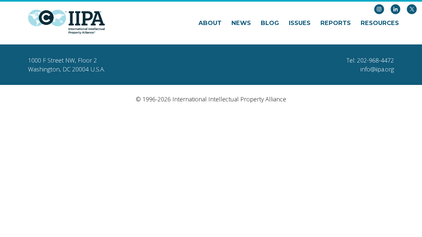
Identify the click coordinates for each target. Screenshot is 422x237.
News (241, 23)
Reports (335, 23)
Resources (380, 23)
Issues (300, 23)
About (210, 23)
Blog (270, 23)
